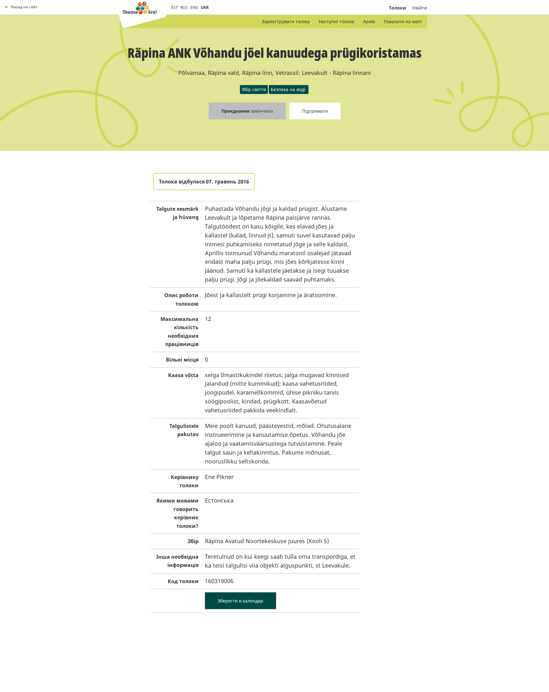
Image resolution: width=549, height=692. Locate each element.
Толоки (397, 8)
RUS (184, 7)
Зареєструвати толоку (286, 21)
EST (174, 7)
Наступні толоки (336, 21)
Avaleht (139, 8)
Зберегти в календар (240, 601)
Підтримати (315, 111)
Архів (369, 21)
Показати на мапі (403, 21)
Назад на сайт (24, 7)
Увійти (419, 8)
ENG (194, 7)
